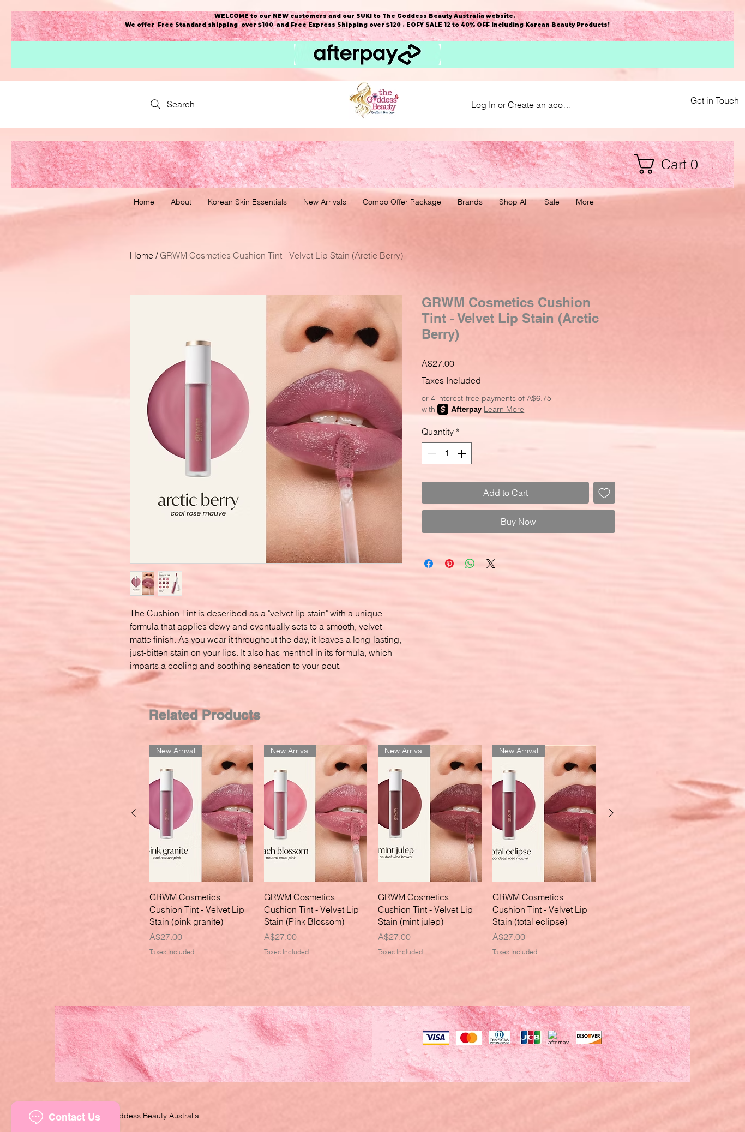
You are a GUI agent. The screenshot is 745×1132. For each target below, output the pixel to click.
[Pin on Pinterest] (449, 563)
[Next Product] (611, 812)
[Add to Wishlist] (604, 493)
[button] (671, 164)
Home (141, 255)
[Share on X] (490, 563)
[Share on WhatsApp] (470, 563)
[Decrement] (430, 453)
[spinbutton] (446, 453)
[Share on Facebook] (428, 563)
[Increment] (462, 453)
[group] (372, 850)
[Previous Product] (133, 812)
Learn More (504, 409)
